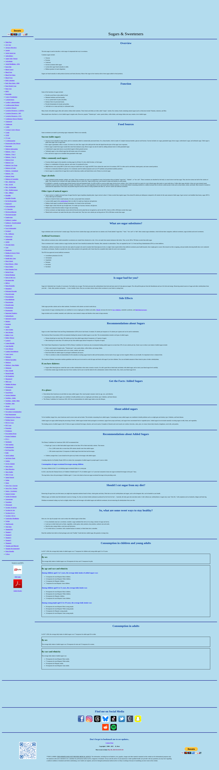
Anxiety (7, 50)
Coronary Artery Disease (12, 130)
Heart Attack (9, 261)
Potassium (8, 428)
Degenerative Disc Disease (12, 143)
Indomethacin (9, 316)
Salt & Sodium (9, 455)
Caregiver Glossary (11, 108)
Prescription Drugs (10, 433)
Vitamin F (8, 540)
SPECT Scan (9, 474)
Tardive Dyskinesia (11, 496)
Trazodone (8, 502)
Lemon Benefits (9, 343)
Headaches (8, 250)
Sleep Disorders (9, 469)
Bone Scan (8, 88)
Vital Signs (8, 526)
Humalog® (8, 288)
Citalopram (8, 124)
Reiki (6, 453)
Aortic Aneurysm (10, 53)
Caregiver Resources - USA (13, 116)
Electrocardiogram (10, 212)
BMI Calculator (10, 80)
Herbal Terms (9, 272)
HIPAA (7, 283)
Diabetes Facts (9, 160)
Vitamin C (8, 532)
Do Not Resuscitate (10, 201)
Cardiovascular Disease (12, 105)
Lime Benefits (9, 346)
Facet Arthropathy (10, 228)
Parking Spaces (9, 420)
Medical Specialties (10, 359)
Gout (6, 247)
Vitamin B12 (9, 529)
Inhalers (7, 321)
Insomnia (8, 324)
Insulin (7, 327)
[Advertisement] (109, 14)
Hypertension (9, 302)
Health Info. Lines (10, 258)
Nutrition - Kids (10, 403)
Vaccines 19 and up (11, 507)
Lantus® (8, 340)
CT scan (7, 138)
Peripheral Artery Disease (12, 417)
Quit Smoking (9, 444)
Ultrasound (8, 505)
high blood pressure (141, 310)
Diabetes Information (11, 149)
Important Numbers (11, 313)
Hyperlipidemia (9, 299)
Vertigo (7, 521)
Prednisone (8, 431)
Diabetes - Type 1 (10, 151)
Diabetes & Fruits (10, 168)
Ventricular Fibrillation (12, 518)
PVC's (7, 439)
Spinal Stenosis (9, 477)
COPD (7, 127)
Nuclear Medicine (10, 395)
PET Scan (8, 425)
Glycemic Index (9, 245)
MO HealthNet (9, 376)
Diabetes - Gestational (11, 171)
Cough (7, 132)
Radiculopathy (9, 447)
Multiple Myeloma (10, 384)
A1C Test (8, 45)
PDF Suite (18, 577)
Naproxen (8, 390)
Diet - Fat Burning (10, 187)
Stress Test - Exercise (11, 485)
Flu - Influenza (9, 234)
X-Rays (7, 554)
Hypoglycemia (9, 305)
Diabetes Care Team (11, 165)
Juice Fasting (9, 329)
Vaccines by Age (10, 510)
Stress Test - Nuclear (11, 488)
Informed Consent (10, 318)
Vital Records (9, 524)
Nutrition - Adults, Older (12, 401)
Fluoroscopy (9, 236)
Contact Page (109, 743)
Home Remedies (10, 286)
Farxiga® (8, 231)
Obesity (7, 406)
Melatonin (8, 368)
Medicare (8, 362)
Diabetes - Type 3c (10, 157)
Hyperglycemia (9, 294)
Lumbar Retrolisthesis (11, 351)
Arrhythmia (8, 61)
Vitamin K (8, 543)
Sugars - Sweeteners (11, 491)
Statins (7, 480)
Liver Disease (9, 349)
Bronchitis (8, 94)
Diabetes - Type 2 (10, 154)
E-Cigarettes (9, 209)
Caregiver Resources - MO (13, 113)
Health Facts (9, 255)
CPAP (7, 135)
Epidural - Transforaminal (13, 223)
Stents (7, 483)
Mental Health (9, 373)
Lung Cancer (9, 354)
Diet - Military (9, 193)
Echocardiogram (10, 206)
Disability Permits (10, 198)
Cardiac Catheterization (12, 102)
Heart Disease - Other (11, 264)
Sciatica (7, 461)
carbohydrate (64, 201)
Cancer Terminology (11, 97)
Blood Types (9, 78)
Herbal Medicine (10, 275)
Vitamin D (8, 535)
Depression (8, 146)
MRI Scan (8, 381)
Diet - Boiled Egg (10, 182)
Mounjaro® (8, 379)
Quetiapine (8, 442)
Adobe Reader (17, 591)
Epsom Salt (8, 225)
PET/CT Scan (9, 422)
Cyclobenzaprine (10, 140)
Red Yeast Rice (9, 450)
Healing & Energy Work (12, 253)
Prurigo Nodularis (10, 436)
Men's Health (9, 370)
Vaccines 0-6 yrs (10, 513)
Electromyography (10, 214)
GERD (7, 242)
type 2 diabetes (116, 310)
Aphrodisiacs (9, 56)
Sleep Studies (9, 472)
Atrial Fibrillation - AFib (12, 64)
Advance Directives (11, 47)
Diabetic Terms (9, 176)
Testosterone (9, 499)
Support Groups (10, 494)
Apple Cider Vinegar (11, 58)
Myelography (9, 387)
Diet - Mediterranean (11, 190)
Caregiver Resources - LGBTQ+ (14, 110)
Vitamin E (8, 537)
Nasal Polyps (9, 392)
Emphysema (9, 217)
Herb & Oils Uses (10, 277)
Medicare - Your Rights (12, 365)
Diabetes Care (9, 162)
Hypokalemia (9, 307)
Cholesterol (8, 121)
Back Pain (8, 67)
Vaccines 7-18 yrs (10, 516)
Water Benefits (9, 551)
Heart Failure (9, 266)
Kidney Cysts (9, 335)
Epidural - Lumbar (11, 220)
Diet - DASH (9, 184)
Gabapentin (8, 239)
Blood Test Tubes (10, 75)
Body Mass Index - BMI (12, 83)
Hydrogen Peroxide (11, 291)
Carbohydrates (9, 99)
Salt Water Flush (10, 458)
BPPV (7, 91)
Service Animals (10, 464)
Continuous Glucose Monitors (14, 119)
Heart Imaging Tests (11, 269)
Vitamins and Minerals (12, 546)
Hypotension (9, 310)
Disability (8, 195)
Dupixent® (8, 203)
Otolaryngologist (10, 409)
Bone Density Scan (10, 86)
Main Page (8, 42)
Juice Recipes (9, 332)
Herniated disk (9, 280)
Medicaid (8, 357)
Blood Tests (8, 72)
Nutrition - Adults (10, 398)
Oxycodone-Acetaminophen (13, 412)
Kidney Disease (9, 338)
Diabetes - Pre (9, 173)
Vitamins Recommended (12, 548)
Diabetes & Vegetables (11, 179)
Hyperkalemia (9, 297)
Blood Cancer (9, 69)
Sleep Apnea (9, 466)
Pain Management (10, 414)
